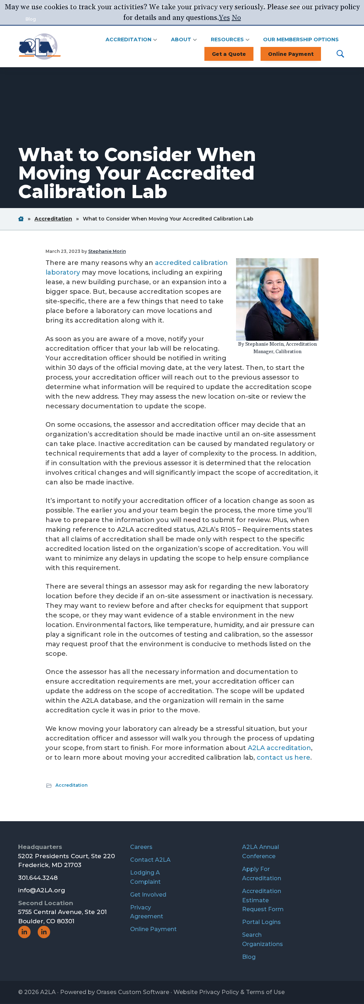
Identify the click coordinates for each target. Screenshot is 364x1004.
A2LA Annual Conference (260, 852)
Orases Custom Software (132, 992)
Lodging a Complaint (145, 877)
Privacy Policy (219, 992)
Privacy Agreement (146, 912)
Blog (249, 956)
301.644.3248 (38, 877)
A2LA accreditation (279, 748)
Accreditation (71, 785)
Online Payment (153, 929)
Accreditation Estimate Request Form (263, 900)
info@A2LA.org (41, 890)
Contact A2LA (150, 859)
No (236, 17)
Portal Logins (261, 922)
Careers (141, 847)
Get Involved (148, 894)
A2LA (48, 992)
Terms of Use (265, 992)
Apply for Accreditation (261, 874)
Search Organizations (262, 939)
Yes (224, 17)
